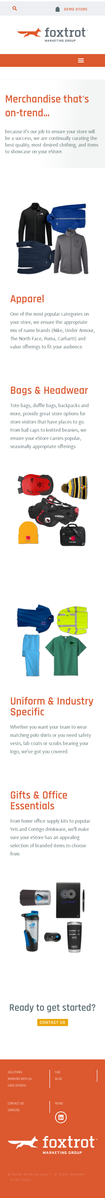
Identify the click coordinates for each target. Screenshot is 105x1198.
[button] (14, 8)
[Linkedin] (61, 1117)
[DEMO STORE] (57, 9)
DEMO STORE (76, 9)
